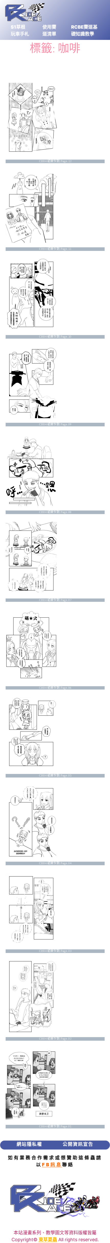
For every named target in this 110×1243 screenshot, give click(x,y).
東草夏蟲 (48, 1239)
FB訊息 (52, 1164)
